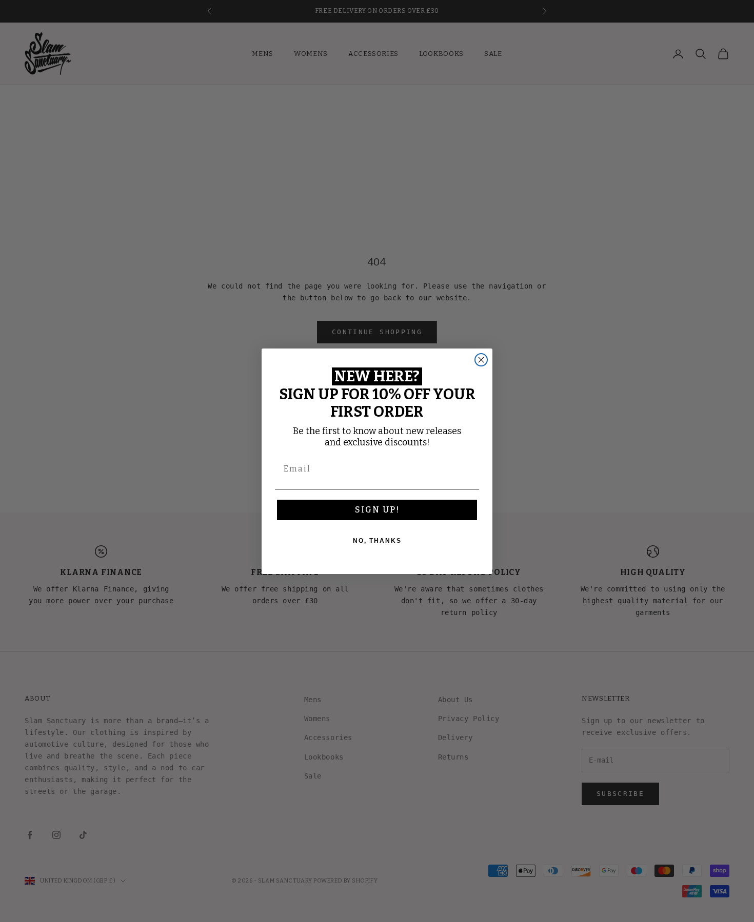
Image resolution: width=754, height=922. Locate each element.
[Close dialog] (481, 360)
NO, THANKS (377, 540)
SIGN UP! (377, 510)
